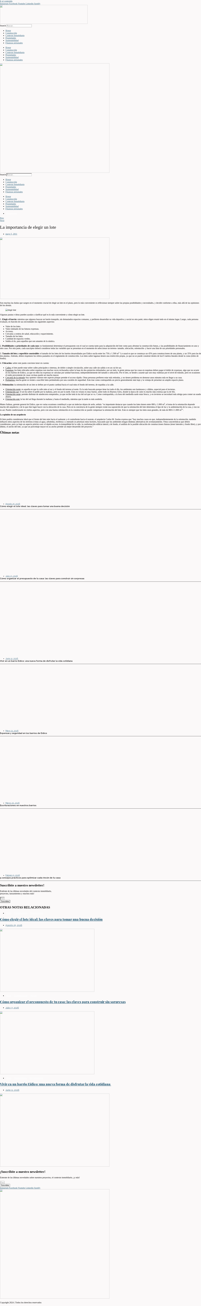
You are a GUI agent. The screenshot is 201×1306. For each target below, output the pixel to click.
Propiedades (10, 38)
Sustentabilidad (12, 40)
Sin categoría (36, 1078)
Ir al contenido (6, 1)
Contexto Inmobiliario (14, 35)
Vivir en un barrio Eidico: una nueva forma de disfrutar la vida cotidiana (55, 1084)
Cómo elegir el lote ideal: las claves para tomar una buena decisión (51, 919)
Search (3, 25)
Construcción (11, 33)
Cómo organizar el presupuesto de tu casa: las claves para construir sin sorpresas (63, 1002)
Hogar (8, 30)
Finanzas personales (14, 43)
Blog (8, 913)
